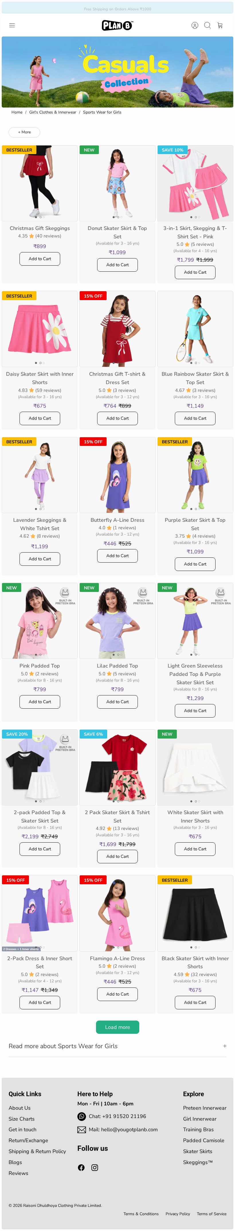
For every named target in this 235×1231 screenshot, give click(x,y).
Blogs (15, 1162)
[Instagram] (94, 1167)
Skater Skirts (197, 1151)
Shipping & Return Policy (37, 1151)
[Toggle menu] (15, 25)
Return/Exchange (28, 1140)
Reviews (18, 1173)
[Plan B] (117, 25)
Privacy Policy (178, 1214)
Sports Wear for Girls (102, 112)
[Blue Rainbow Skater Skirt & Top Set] (195, 329)
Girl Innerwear (199, 1118)
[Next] (167, 7)
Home (16, 112)
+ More (24, 132)
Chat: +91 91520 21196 (117, 1116)
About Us (20, 1108)
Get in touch (22, 1129)
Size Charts (22, 1118)
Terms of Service (211, 1214)
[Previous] (67, 7)
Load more (117, 1027)
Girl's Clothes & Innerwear (52, 112)
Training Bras (198, 1129)
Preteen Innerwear (204, 1108)
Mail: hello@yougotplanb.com (123, 1129)
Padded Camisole (203, 1140)
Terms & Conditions (141, 1214)
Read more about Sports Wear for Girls (63, 1046)
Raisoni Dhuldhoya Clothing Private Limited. (62, 1205)
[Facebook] (81, 1167)
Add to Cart (40, 259)
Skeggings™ (198, 1162)
